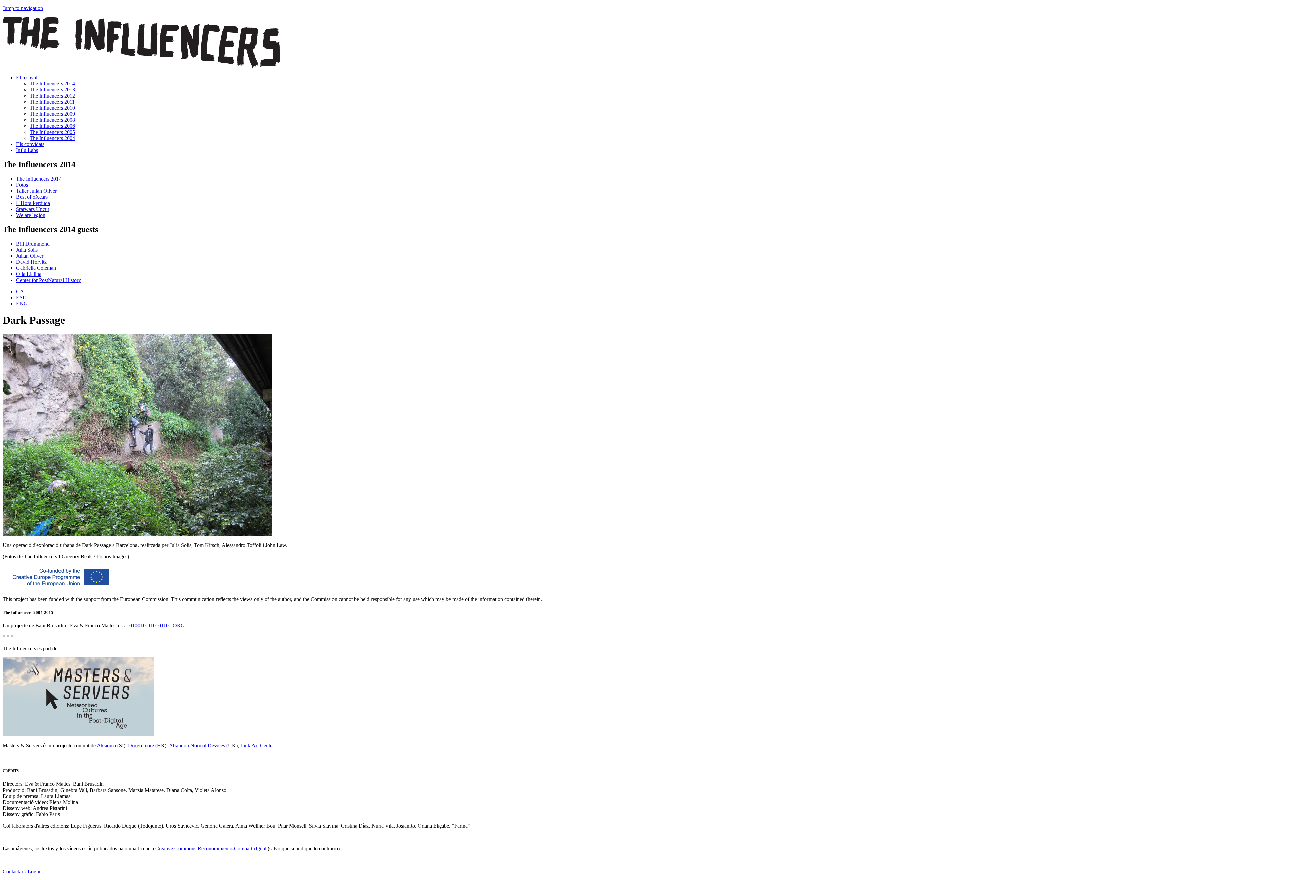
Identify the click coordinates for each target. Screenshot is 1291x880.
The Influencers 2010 (52, 108)
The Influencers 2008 (52, 120)
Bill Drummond (33, 244)
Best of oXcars (32, 197)
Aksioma (106, 745)
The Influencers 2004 (52, 138)
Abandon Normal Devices (197, 745)
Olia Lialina (28, 274)
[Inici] (141, 66)
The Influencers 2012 (52, 96)
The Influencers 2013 (52, 90)
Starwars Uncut (32, 209)
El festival (26, 77)
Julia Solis (27, 250)
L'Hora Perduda (33, 203)
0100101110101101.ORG (157, 625)
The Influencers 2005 (52, 132)
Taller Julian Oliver (36, 191)
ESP (21, 297)
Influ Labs (27, 150)
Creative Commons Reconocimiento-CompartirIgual (210, 848)
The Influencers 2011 (52, 102)
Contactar (13, 871)
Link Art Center (257, 745)
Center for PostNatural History (48, 280)
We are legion (30, 215)
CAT (21, 291)
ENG (22, 303)
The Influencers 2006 (52, 126)
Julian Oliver (29, 256)
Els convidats (30, 144)
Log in (35, 871)
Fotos (22, 185)
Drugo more (141, 745)
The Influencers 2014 (52, 83)
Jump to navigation (23, 8)
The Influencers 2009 (52, 114)
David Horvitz (31, 262)
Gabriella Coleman (36, 268)
